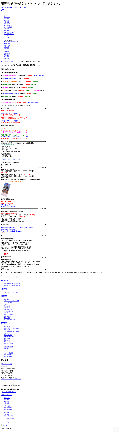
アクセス (6, 30)
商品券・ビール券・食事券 (11, 301)
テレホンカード (8, 314)
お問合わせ (7, 23)
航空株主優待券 (8, 311)
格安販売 (6, 20)
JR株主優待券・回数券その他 (12, 328)
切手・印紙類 (8, 302)
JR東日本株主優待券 (8, 102)
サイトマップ (8, 37)
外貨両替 (6, 58)
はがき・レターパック (10, 304)
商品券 (4, 211)
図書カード (7, 307)
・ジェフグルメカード (7, 156)
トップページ (8, 15)
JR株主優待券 (8, 309)
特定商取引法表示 (9, 32)
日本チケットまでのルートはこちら (11, 379)
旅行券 (6, 313)
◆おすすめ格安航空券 (7, 238)
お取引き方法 (8, 25)
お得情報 (6, 22)
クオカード (7, 306)
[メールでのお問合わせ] (2, 9)
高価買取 (6, 18)
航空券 (6, 345)
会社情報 (6, 29)
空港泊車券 (7, 318)
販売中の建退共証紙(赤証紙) (12, 285)
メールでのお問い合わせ (9, 392)
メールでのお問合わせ (11, 41)
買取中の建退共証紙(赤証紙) (12, 283)
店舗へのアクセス (6, 395)
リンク (6, 35)
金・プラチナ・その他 (10, 319)
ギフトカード (11, 211)
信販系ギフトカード (10, 299)
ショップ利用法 (8, 353)
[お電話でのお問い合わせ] (3, 9)
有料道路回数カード (10, 316)
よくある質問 (8, 27)
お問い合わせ (8, 406)
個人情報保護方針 (9, 34)
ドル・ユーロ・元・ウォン (11, 292)
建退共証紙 (7, 17)
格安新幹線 (7, 326)
